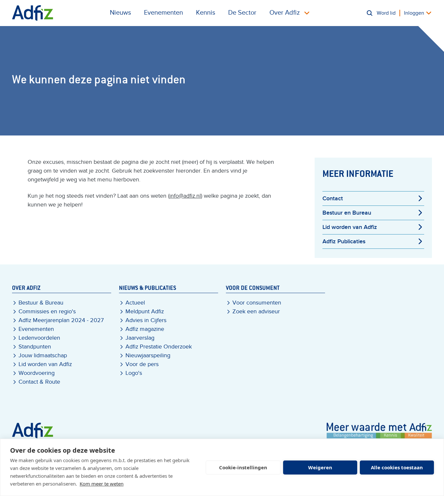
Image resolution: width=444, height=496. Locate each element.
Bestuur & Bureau (41, 302)
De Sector (242, 13)
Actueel (135, 302)
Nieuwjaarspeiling (147, 355)
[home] (32, 13)
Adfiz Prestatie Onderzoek (158, 346)
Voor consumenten (256, 302)
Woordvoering (37, 373)
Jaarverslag (139, 337)
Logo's (133, 373)
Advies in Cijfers (145, 320)
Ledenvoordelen (39, 337)
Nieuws (120, 13)
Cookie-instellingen (243, 467)
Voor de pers (142, 364)
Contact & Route (39, 381)
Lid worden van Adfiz (349, 227)
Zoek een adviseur (256, 311)
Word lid (386, 13)
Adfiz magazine (144, 329)
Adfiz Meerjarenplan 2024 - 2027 (61, 320)
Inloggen (414, 13)
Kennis (205, 13)
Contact (332, 198)
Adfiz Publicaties (343, 241)
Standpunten (35, 346)
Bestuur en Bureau (346, 212)
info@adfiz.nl (185, 195)
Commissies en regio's (47, 311)
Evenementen (163, 13)
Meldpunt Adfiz (144, 311)
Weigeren (320, 467)
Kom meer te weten (102, 483)
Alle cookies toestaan (397, 467)
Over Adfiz (284, 13)
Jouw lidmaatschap (43, 355)
